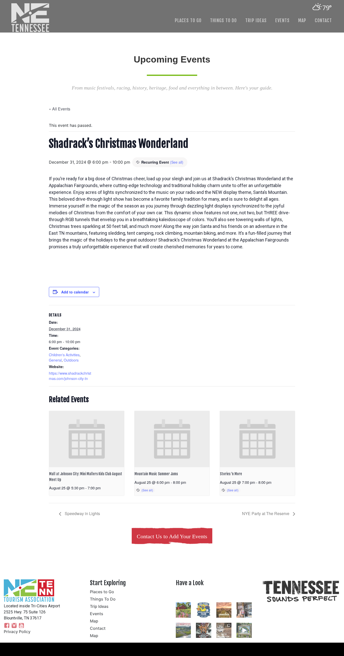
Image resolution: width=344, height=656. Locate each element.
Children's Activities (64, 354)
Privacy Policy (17, 631)
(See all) (176, 162)
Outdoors (71, 360)
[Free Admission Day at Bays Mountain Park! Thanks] (223, 630)
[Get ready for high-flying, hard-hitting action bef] (203, 630)
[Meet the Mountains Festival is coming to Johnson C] (183, 630)
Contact (323, 20)
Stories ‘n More (231, 474)
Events (282, 20)
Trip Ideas (256, 20)
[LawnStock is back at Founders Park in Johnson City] (223, 609)
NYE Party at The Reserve (266, 513)
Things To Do (223, 20)
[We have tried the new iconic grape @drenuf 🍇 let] (244, 609)
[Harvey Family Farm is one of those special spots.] (183, 609)
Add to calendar (75, 291)
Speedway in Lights (82, 513)
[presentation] (86, 439)
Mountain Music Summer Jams (156, 474)
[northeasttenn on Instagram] (215, 595)
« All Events (59, 109)
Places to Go (188, 20)
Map (302, 20)
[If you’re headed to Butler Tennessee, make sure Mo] (244, 630)
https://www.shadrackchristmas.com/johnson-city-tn (70, 376)
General (55, 360)
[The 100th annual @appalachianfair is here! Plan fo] (203, 609)
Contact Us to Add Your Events (172, 536)
